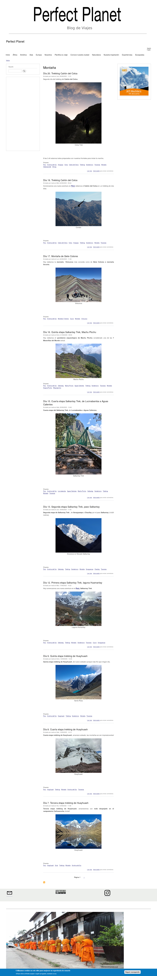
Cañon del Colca (73, 165)
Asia (31, 54)
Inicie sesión (96, 171)
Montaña (103, 165)
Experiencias (127, 54)
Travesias (97, 165)
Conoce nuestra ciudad (79, 54)
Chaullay (97, 569)
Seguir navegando (132, 972)
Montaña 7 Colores (63, 319)
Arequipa (60, 165)
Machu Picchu (69, 386)
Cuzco (72, 319)
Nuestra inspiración (111, 54)
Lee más (89, 171)
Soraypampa (89, 569)
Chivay (54, 167)
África (15, 54)
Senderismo (89, 165)
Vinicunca (84, 319)
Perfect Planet (15, 41)
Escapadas (139, 54)
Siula (56, 865)
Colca (66, 165)
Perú (73, 186)
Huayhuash (61, 716)
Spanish (149, 48)
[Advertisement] (23, 114)
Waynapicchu (57, 388)
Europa (39, 54)
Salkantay (61, 386)
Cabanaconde (47, 167)
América (23, 54)
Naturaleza (96, 54)
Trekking (82, 165)
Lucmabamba (62, 491)
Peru (44, 165)
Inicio (8, 54)
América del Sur (52, 165)
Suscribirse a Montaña (44, 882)
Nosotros (48, 54)
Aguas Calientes (79, 386)
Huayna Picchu (47, 388)
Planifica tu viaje (61, 54)
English (149, 50)
